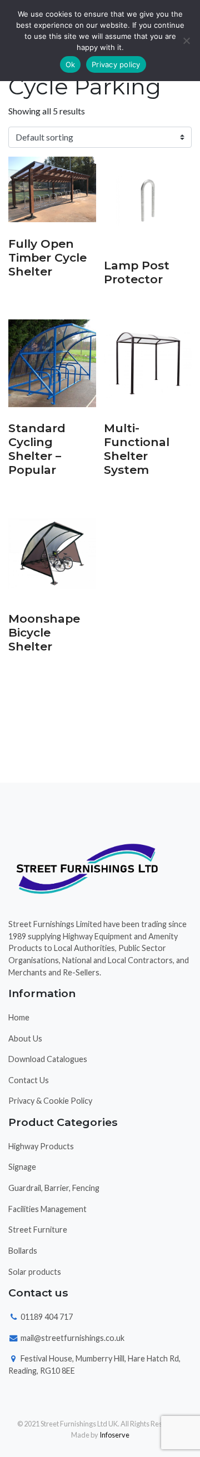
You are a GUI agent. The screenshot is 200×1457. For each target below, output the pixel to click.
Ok (71, 64)
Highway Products (41, 1146)
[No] (186, 40)
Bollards (22, 1250)
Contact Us (28, 1080)
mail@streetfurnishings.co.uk (71, 1338)
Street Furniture (37, 1229)
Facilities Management (47, 1209)
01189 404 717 (46, 1316)
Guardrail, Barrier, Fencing (53, 1188)
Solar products (34, 1271)
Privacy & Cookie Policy (50, 1100)
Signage (22, 1166)
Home (18, 1017)
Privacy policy (116, 64)
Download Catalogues (47, 1059)
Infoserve (114, 1434)
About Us (25, 1038)
